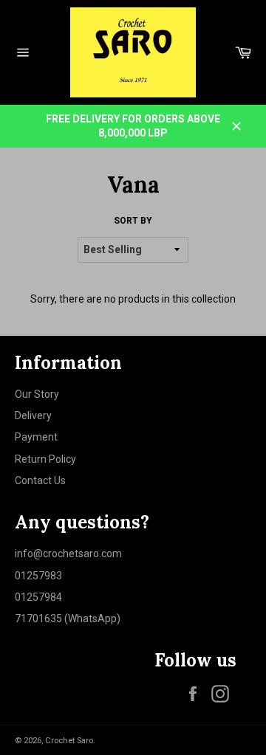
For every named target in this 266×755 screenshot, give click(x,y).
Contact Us (40, 480)
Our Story (37, 394)
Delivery (33, 415)
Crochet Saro (69, 740)
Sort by (133, 221)
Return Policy (45, 459)
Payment (36, 437)
